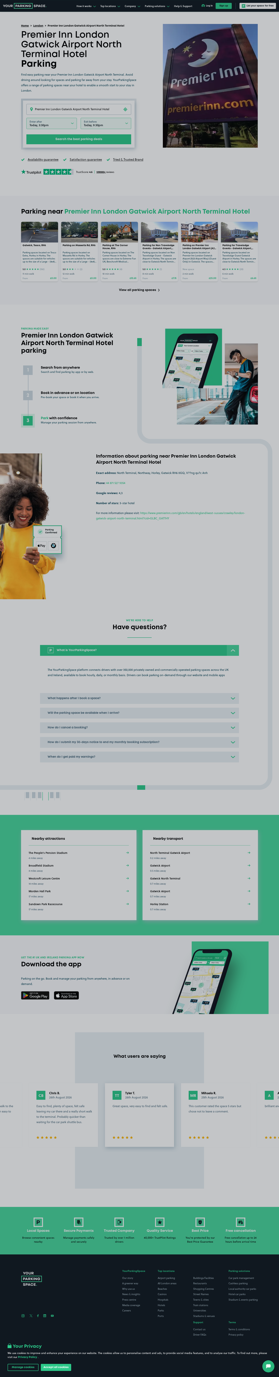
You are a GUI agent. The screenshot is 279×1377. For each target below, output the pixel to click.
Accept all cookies (56, 1367)
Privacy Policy (27, 1357)
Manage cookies (23, 1367)
